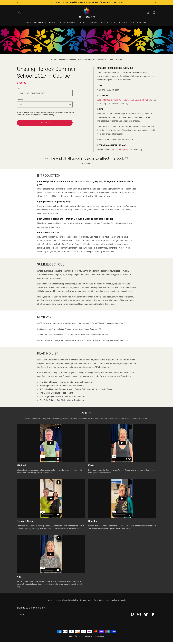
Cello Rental (21, 100)
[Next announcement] (155, 2)
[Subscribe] (59, 615)
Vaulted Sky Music (118, 600)
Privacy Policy (85, 600)
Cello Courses (78, 636)
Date (19, 88)
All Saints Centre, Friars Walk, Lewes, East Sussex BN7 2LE (123, 100)
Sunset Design (100, 636)
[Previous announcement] (18, 2)
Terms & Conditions (101, 600)
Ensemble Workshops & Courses (70, 60)
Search (50, 600)
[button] (19, 12)
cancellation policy (120, 149)
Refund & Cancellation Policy (66, 600)
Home (53, 60)
